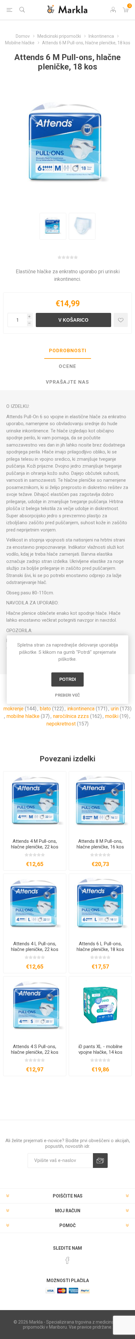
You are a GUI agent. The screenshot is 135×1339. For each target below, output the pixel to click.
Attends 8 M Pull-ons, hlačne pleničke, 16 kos (100, 844)
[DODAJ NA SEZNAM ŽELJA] (121, 320)
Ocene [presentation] (67, 366)
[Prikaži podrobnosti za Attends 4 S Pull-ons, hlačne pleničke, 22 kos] (34, 1007)
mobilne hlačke (23, 716)
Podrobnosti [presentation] (67, 350)
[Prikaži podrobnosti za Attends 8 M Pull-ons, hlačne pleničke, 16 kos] (100, 802)
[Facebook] (67, 1260)
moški (111, 716)
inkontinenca (80, 709)
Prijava (100, 1160)
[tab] (67, 351)
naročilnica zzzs (71, 716)
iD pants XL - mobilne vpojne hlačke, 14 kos (100, 1049)
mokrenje (13, 709)
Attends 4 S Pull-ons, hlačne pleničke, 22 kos (34, 1049)
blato (45, 709)
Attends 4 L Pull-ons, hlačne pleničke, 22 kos (34, 946)
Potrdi (67, 679)
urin (115, 709)
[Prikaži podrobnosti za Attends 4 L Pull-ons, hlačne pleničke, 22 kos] (34, 905)
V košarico (73, 320)
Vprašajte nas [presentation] (67, 382)
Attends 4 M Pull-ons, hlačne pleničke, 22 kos (34, 844)
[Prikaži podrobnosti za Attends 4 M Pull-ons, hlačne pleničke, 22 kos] (34, 802)
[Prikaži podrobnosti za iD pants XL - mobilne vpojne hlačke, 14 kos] (100, 1007)
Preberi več (67, 695)
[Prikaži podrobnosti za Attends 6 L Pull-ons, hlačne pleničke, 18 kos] (100, 905)
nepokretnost (61, 724)
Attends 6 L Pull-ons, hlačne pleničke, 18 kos (100, 946)
